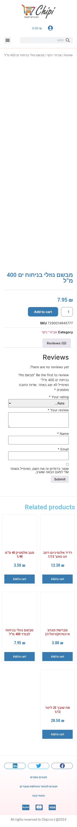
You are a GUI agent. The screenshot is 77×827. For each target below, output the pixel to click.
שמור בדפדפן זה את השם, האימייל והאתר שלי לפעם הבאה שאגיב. (39, 470)
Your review (58, 410)
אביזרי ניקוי (54, 55)
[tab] (57, 343)
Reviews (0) (57, 343)
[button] (7, 40)
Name (63, 433)
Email (63, 449)
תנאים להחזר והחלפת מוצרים (38, 786)
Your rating (59, 397)
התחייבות (38, 795)
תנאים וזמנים (38, 777)
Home (68, 55)
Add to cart (43, 312)
